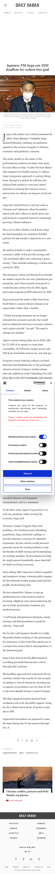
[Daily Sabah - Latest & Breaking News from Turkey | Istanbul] (27, 5)
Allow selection (27, 481)
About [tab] (45, 390)
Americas (42, 12)
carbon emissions (10, 753)
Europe (30, 12)
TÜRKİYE (41, 823)
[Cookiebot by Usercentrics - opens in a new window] (34, 383)
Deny (27, 489)
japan (21, 753)
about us (26, 867)
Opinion (41, 838)
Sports (14, 838)
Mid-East (19, 12)
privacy (16, 867)
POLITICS (13, 823)
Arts (41, 833)
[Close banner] (51, 383)
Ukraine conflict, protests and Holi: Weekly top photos (27, 793)
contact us (38, 867)
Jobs (6, 867)
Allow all (27, 473)
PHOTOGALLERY (16, 800)
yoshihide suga (32, 753)
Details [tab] (27, 390)
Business (41, 828)
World (7, 12)
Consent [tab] (10, 390)
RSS (49, 867)
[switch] (43, 445)
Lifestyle (14, 833)
